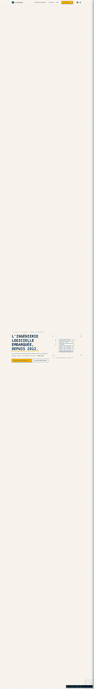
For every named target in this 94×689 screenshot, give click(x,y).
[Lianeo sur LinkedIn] (77, 2)
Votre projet (67, 2)
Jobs (57, 2)
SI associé (51, 2)
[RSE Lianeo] (80, 2)
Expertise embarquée (40, 2)
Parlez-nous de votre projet (21, 360)
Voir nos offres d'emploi (40, 360)
